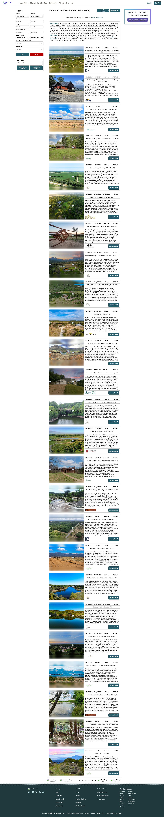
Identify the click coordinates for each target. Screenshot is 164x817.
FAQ (77, 792)
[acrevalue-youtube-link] (43, 792)
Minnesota (122, 807)
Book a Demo (80, 806)
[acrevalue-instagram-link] (40, 792)
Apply (22, 54)
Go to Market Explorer (138, 20)
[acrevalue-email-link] (29, 792)
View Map (113, 10)
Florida (121, 793)
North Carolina (132, 793)
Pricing (61, 3)
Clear (36, 54)
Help (67, 3)
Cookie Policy (100, 813)
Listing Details (113, 70)
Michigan (122, 805)
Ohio (129, 795)
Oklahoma (130, 797)
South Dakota (131, 801)
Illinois (121, 797)
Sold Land (31, 3)
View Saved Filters (36, 67)
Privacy (93, 813)
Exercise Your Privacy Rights (114, 813)
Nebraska (130, 791)
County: (32, 13)
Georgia (122, 795)
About (78, 789)
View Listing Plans (97, 17)
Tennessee (131, 803)
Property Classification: (23, 40)
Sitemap (78, 802)
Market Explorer (81, 799)
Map (57, 792)
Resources (59, 806)
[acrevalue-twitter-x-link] (36, 792)
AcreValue (54, 23)
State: (18, 13)
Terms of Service (84, 813)
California (122, 791)
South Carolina (132, 799)
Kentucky (122, 803)
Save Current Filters (23, 67)
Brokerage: (19, 46)
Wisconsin (130, 805)
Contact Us (101, 799)
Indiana (122, 799)
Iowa (121, 801)
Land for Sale (42, 3)
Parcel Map (23, 3)
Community (53, 3)
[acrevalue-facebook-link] (33, 792)
